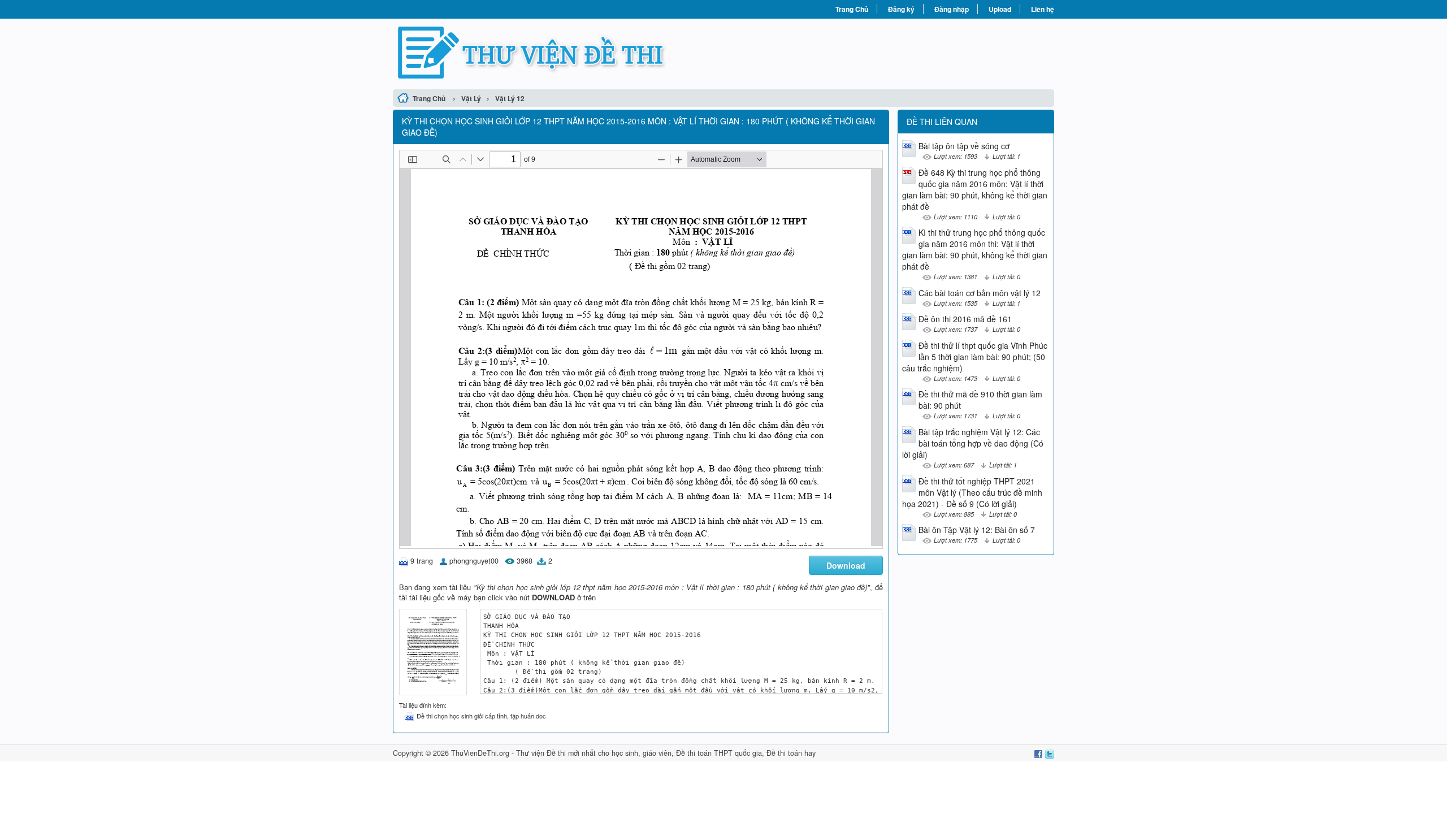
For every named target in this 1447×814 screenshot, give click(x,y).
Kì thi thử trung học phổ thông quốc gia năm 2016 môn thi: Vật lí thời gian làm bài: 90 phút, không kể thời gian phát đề (974, 249)
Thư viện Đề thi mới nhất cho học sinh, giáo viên (593, 753)
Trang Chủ (851, 9)
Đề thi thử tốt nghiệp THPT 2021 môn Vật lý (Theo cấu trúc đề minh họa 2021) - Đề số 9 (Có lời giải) (972, 492)
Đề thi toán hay (791, 753)
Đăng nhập (951, 9)
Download (845, 565)
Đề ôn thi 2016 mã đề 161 (965, 318)
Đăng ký (901, 9)
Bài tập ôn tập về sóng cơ (964, 145)
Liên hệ (1042, 9)
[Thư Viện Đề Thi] (558, 52)
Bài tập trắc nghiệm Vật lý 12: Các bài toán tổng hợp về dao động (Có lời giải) (972, 443)
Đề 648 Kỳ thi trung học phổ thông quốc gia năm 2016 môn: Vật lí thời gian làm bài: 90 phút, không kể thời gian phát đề (974, 189)
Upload (1000, 9)
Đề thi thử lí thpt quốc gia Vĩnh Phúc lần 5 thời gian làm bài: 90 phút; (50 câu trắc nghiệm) (974, 357)
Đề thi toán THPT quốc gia (719, 753)
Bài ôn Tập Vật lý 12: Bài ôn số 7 (977, 529)
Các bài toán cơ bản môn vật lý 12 (980, 292)
